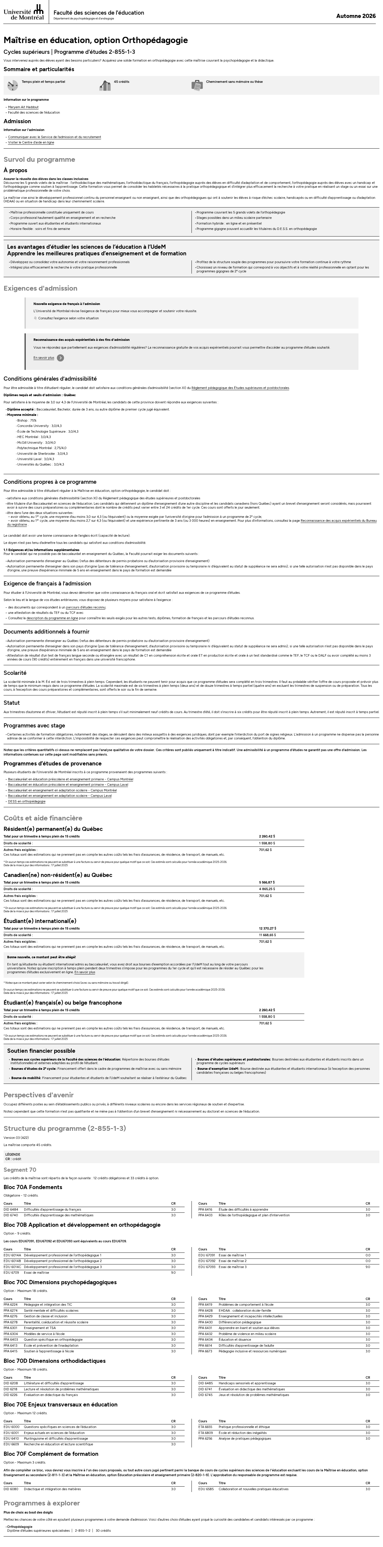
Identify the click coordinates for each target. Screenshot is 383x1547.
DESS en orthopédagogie (26, 801)
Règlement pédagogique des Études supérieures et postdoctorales (240, 388)
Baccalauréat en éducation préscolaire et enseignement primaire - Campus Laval (68, 785)
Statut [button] (12, 702)
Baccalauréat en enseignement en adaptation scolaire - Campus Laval (60, 796)
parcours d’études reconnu (85, 607)
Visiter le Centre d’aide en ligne (31, 142)
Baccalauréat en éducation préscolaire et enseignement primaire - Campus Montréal (70, 779)
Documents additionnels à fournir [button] (46, 631)
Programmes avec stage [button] (34, 725)
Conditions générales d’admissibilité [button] (50, 378)
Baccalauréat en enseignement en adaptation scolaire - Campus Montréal (62, 790)
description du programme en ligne (52, 618)
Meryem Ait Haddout (23, 107)
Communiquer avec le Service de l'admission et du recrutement (54, 137)
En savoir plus (44, 358)
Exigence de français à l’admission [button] (47, 583)
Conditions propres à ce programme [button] (50, 481)
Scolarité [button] (15, 672)
